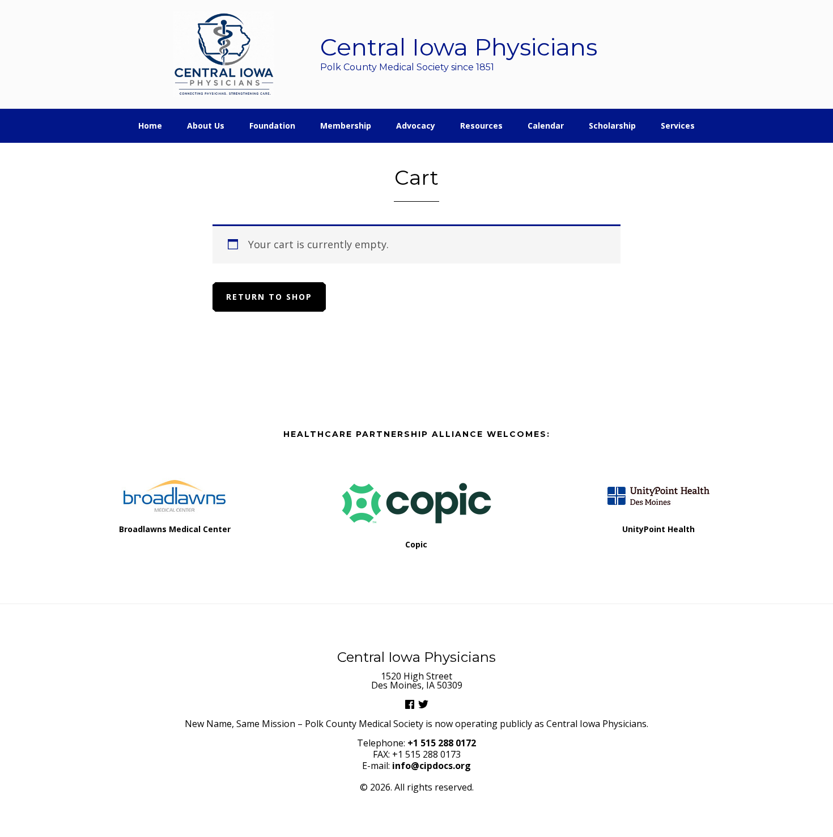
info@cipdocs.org (431, 765)
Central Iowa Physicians (224, 54)
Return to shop (269, 296)
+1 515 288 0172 (441, 743)
